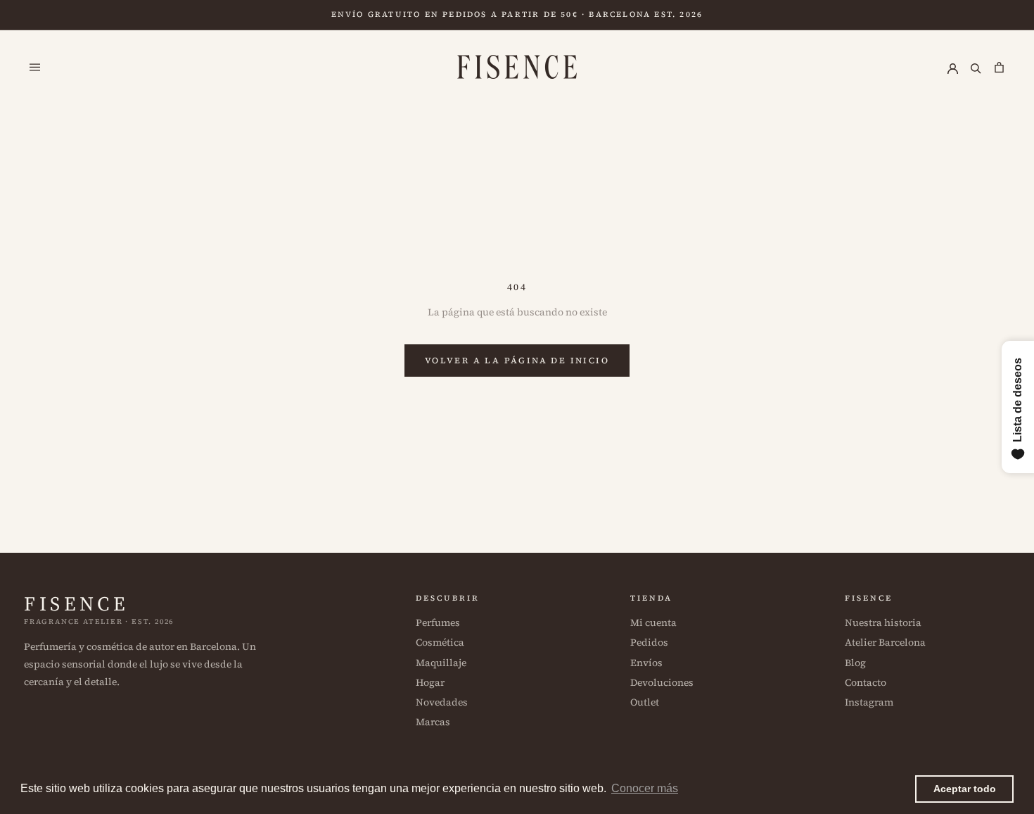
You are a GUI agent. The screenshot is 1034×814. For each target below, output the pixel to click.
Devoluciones (662, 682)
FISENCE (76, 603)
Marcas (433, 722)
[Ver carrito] (999, 67)
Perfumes (438, 622)
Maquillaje (441, 663)
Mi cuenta (653, 622)
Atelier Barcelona (885, 642)
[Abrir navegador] (35, 67)
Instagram (869, 702)
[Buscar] (976, 67)
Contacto (865, 682)
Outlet (644, 702)
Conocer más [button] (644, 788)
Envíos (646, 663)
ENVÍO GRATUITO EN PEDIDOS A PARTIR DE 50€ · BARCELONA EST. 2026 (517, 14)
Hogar (430, 682)
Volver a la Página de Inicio (517, 360)
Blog (855, 663)
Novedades (442, 702)
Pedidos (649, 642)
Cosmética (440, 642)
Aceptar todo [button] (964, 788)
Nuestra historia (883, 622)
